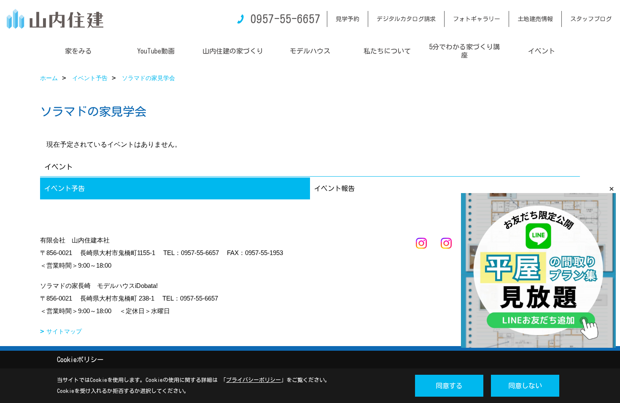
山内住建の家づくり (232, 51)
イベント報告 (334, 188)
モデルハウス (310, 51)
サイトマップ (64, 331)
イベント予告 (64, 188)
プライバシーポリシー (253, 380)
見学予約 (347, 19)
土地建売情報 (535, 19)
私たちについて (387, 51)
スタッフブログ (591, 19)
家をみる (78, 51)
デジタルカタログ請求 (406, 19)
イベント (541, 51)
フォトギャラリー (476, 19)
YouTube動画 (156, 51)
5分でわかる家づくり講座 (464, 51)
